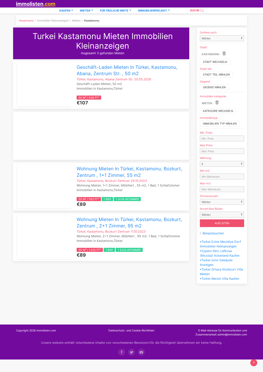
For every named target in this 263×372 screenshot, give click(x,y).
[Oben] (253, 362)
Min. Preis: (206, 132)
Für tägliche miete (114, 10)
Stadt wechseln (215, 61)
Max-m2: (205, 183)
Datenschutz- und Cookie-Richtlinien (131, 330)
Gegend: (205, 81)
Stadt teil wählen (216, 74)
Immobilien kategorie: (213, 96)
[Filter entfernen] (224, 53)
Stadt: (204, 47)
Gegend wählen (214, 87)
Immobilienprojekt (152, 10)
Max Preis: (206, 145)
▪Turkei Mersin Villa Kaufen (219, 278)
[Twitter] (131, 352)
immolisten (35, 4)
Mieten (85, 10)
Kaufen (64, 10)
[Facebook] (121, 352)
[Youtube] (141, 352)
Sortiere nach (208, 32)
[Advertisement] (102, 136)
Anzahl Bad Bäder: (211, 208)
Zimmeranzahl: (209, 196)
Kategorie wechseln (218, 110)
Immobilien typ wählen (220, 123)
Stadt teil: (206, 68)
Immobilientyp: (209, 117)
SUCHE (195, 10)
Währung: (206, 158)
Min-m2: (205, 170)
